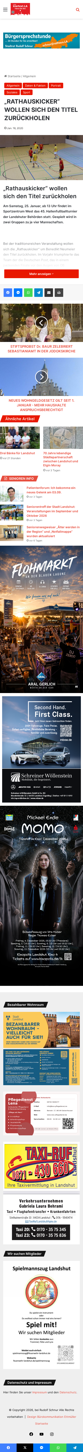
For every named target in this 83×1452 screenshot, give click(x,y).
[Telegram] (38, 292)
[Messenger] (18, 292)
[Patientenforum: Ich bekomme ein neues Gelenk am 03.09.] (11, 494)
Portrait (56, 85)
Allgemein (29, 76)
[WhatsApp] (28, 292)
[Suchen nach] (78, 11)
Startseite (14, 76)
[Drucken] (59, 292)
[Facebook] (8, 292)
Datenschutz (68, 1392)
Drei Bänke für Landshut (17, 453)
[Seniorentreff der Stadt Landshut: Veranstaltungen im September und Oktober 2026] (11, 513)
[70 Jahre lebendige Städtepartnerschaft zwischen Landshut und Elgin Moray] (63, 438)
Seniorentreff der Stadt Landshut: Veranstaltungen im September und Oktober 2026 (52, 511)
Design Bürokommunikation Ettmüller (51, 1416)
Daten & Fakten (35, 85)
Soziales (12, 92)
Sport (26, 92)
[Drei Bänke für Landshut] (20, 438)
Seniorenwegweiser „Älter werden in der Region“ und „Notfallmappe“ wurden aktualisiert (53, 531)
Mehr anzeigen (40, 274)
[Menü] (5, 11)
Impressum (39, 1392)
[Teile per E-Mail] (48, 292)
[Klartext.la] (20, 9)
